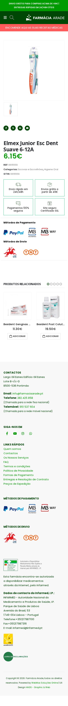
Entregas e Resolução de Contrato (26, 479)
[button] (6, 18)
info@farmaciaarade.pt (28, 393)
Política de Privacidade (18, 470)
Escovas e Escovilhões (30, 169)
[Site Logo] (45, 18)
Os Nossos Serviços (16, 457)
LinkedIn (20, 128)
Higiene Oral (51, 169)
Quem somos (12, 449)
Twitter (13, 128)
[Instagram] (22, 433)
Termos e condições (16, 466)
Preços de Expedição (17, 484)
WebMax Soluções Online (44, 682)
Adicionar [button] (19, 336)
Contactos (10, 453)
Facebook (6, 128)
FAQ (6, 462)
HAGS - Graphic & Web (38, 687)
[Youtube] (14, 433)
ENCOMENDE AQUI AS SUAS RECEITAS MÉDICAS (34, 27)
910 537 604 (27, 407)
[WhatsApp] (30, 433)
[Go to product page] (17, 306)
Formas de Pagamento (18, 475)
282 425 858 (25, 398)
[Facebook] (7, 433)
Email (27, 128)
